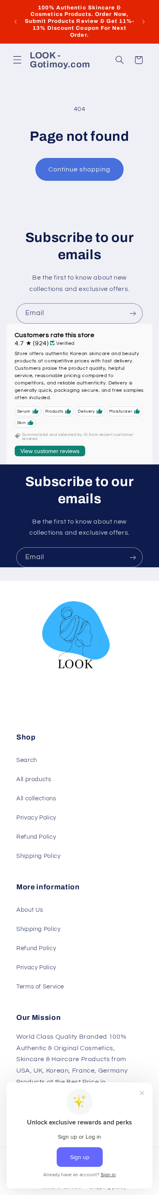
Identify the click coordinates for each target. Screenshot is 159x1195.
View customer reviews (50, 451)
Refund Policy (36, 837)
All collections (36, 798)
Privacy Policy (36, 818)
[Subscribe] (133, 313)
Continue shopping (80, 169)
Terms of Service (40, 987)
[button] (17, 60)
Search (26, 760)
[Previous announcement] (15, 22)
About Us (29, 910)
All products (33, 779)
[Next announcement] (143, 22)
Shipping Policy (38, 856)
